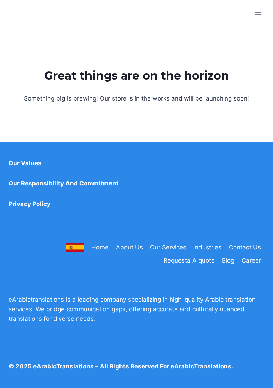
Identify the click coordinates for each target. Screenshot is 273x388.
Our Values (25, 163)
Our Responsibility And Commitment (64, 183)
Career (251, 260)
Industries (207, 247)
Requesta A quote (189, 260)
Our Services (168, 247)
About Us (129, 247)
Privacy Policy (29, 204)
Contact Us (245, 247)
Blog (228, 260)
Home (99, 247)
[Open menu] (257, 14)
